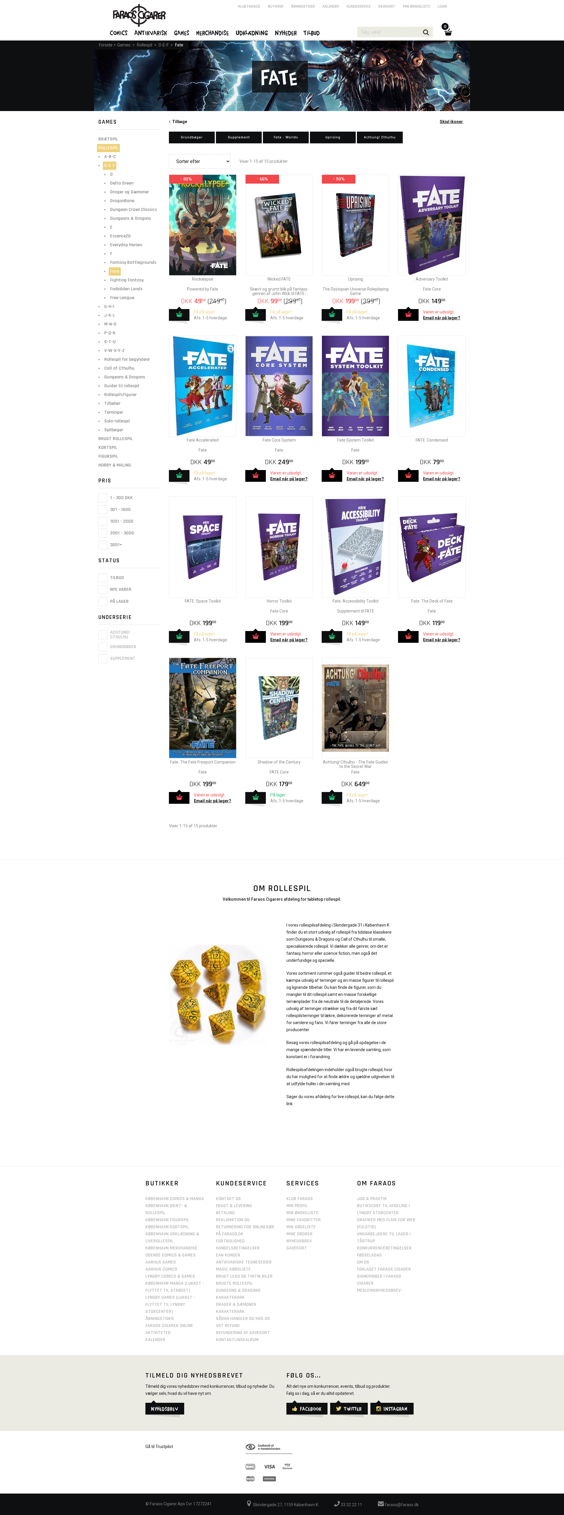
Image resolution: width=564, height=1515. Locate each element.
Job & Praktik (372, 1199)
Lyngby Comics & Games (170, 1276)
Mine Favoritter (303, 1220)
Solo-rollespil (117, 421)
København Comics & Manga (174, 1199)
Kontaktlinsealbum (237, 1340)
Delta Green (121, 183)
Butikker (275, 6)
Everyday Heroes (126, 245)
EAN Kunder (228, 1255)
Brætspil (108, 139)
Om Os (363, 1262)
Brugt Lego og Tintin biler (244, 1276)
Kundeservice (359, 6)
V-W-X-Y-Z (114, 351)
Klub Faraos (249, 6)
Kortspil (107, 447)
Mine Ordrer (299, 1234)
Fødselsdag (369, 1255)
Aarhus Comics (161, 1269)
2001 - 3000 (121, 533)
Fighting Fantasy (127, 280)
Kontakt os (228, 1199)
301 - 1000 (120, 509)
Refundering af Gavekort (243, 1333)
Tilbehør (112, 403)
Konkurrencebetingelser (384, 1248)
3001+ (115, 545)
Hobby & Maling (114, 465)
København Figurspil (167, 1220)
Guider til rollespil (121, 386)
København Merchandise (171, 1248)
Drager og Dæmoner (129, 192)
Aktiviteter (158, 1333)
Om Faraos (376, 1183)
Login (442, 6)
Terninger (113, 412)
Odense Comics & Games (170, 1255)
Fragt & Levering (234, 1206)
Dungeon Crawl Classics (133, 210)
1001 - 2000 (121, 521)
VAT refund (228, 1326)
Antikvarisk (151, 32)
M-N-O (110, 324)
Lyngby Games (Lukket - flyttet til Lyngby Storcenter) (170, 1304)
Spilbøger (113, 430)
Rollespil (144, 45)
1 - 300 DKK (121, 498)
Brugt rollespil (115, 439)
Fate (179, 45)
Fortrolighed (230, 1241)
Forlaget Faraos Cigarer (384, 1269)
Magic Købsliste (233, 1269)
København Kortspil (167, 1227)
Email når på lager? (441, 318)
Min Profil (297, 1206)
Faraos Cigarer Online (169, 1326)
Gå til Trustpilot (159, 1446)
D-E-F (164, 45)
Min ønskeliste (416, 6)
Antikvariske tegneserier (244, 1262)
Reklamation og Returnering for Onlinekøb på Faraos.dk (245, 1227)
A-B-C (110, 157)
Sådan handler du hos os (243, 1319)
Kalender (331, 6)
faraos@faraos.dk (401, 1504)
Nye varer (120, 590)
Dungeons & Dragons (130, 218)
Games (123, 45)
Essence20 (120, 236)
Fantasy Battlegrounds (133, 262)
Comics (119, 32)
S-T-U (110, 342)
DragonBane (122, 201)
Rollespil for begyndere (127, 359)
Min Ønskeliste (302, 1213)
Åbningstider (303, 6)
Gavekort (386, 6)
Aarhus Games (160, 1262)
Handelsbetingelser (238, 1248)
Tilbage (178, 121)
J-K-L (109, 315)
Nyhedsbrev (299, 1241)
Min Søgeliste (301, 1227)
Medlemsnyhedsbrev (379, 1290)
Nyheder (286, 32)
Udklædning (252, 32)
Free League (122, 298)
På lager (119, 601)
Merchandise (213, 32)
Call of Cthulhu (119, 368)
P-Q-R (109, 333)
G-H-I (109, 306)
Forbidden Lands (126, 289)
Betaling (225, 1213)
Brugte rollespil (234, 1283)
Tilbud (116, 578)
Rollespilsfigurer (120, 395)
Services (302, 1183)
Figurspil (108, 456)
